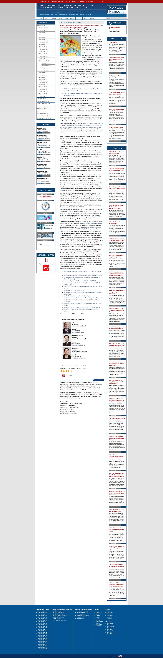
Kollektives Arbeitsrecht (83, 615)
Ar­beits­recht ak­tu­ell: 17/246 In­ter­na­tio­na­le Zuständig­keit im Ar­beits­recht (83, 298)
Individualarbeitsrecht (82, 612)
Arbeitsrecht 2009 (43, 77)
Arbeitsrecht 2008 (43, 79)
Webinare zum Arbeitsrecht (44, 116)
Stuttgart (86, 18)
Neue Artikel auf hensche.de (60, 615)
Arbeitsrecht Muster (63, 14)
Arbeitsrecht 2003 (43, 91)
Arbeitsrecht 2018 (43, 46)
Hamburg (53, 18)
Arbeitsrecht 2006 (43, 84)
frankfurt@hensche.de (44, 138)
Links (97, 618)
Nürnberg (79, 18)
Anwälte (92, 18)
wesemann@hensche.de (78, 358)
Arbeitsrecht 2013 (43, 58)
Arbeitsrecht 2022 (43, 37)
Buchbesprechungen (58, 611)
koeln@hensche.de (43, 159)
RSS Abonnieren (98, 379)
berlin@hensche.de (43, 131)
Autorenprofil (69, 375)
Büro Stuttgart (110, 634)
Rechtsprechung (46, 63)
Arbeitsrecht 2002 (43, 94)
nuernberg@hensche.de (44, 174)
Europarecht (45, 68)
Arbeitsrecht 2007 (43, 82)
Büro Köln (109, 629)
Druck (97, 614)
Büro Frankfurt (110, 624)
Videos (39, 111)
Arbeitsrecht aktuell (48, 12)
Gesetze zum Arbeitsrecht (71, 12)
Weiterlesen (113, 54)
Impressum (110, 615)
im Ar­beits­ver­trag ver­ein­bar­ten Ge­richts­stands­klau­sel (80, 152)
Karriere (98, 615)
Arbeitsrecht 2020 (43, 42)
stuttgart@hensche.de (44, 181)
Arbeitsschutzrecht (81, 614)
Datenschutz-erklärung (110, 617)
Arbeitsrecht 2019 (43, 44)
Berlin (41, 18)
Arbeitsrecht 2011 (43, 72)
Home (41, 12)
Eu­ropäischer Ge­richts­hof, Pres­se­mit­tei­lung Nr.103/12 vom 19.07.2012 (83, 275)
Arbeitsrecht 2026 (43, 28)
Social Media (99, 621)
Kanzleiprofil (88, 14)
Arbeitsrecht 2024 (43, 32)
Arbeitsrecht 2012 (44, 61)
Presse (92, 12)
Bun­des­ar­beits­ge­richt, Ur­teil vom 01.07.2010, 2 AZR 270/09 (80, 281)
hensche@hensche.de (78, 332)
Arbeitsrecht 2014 (43, 56)
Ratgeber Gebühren (73, 14)
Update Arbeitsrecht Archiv (44, 118)
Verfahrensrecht (81, 618)
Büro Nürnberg (111, 632)
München (72, 18)
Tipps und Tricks (41, 98)
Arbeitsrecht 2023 (43, 35)
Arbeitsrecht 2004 (43, 89)
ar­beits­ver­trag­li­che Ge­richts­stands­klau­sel (91, 223)
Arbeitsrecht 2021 (43, 39)
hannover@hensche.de (44, 152)
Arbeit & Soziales (46, 65)
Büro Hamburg (110, 626)
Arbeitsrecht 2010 (43, 75)
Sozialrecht (79, 617)
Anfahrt (39, 132)
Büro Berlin (110, 623)
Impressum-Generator (44, 14)
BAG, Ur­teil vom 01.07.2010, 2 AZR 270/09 (85, 185)
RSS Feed (98, 620)
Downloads (99, 612)
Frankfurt (47, 18)
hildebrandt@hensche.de (78, 345)
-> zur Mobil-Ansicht (43, 22)
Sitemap (98, 623)
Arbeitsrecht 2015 (43, 54)
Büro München (110, 631)
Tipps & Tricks (54, 14)
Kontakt (98, 617)
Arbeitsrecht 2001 (43, 96)
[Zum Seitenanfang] (87, 100)
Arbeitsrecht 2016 (43, 51)
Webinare (82, 14)
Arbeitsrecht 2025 (43, 30)
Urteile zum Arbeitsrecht (84, 12)
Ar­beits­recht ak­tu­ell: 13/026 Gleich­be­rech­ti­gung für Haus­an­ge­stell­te (82, 307)
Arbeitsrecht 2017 (43, 49)
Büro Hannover (111, 628)
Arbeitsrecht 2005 (43, 87)
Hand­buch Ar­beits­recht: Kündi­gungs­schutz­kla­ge (77, 296)
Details (44, 132)
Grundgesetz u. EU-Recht (83, 611)
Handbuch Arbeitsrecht (59, 12)
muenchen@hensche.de (45, 167)
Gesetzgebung (46, 70)
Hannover (60, 18)
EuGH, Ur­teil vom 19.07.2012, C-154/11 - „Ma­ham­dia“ (74, 85)
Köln (66, 18)
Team (108, 614)
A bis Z (97, 611)
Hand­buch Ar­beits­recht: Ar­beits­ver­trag (74, 290)
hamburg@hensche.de (44, 145)
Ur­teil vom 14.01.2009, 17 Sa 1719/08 (77, 164)
